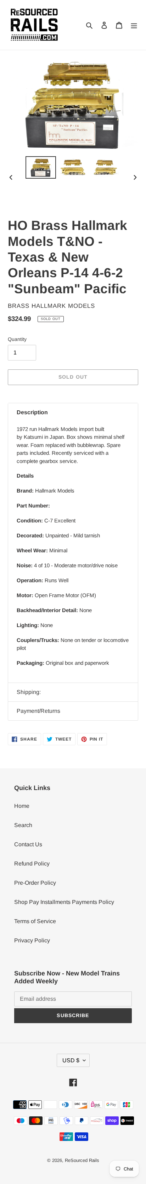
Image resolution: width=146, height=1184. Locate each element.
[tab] (73, 412)
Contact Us (28, 844)
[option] (41, 167)
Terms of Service (35, 921)
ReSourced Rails (82, 1160)
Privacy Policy (32, 940)
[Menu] (134, 25)
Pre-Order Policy (35, 883)
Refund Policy (32, 864)
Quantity (17, 339)
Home (21, 806)
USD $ (70, 1060)
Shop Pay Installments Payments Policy (64, 902)
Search (23, 825)
